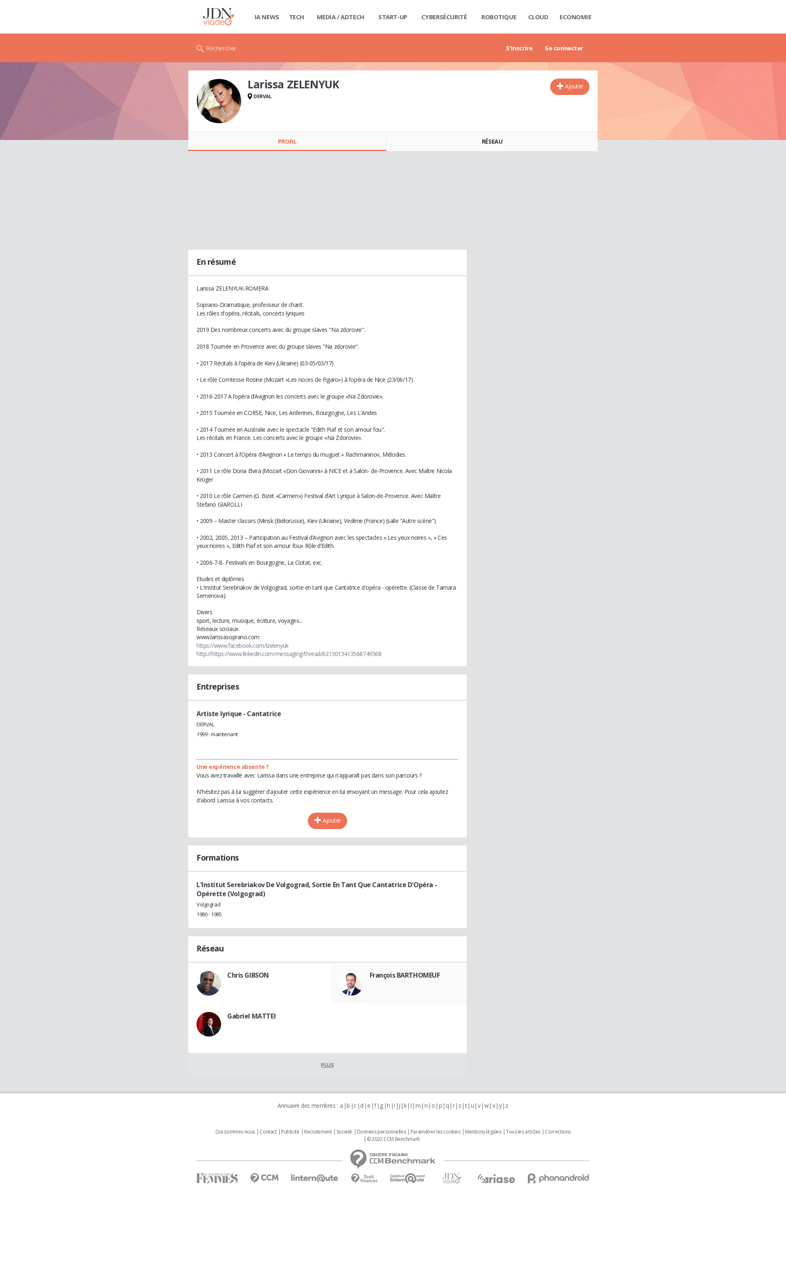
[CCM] (264, 1178)
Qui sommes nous (235, 1132)
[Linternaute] (315, 1178)
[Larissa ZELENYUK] (219, 101)
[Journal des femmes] (217, 1178)
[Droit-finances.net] (364, 1179)
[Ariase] (496, 1178)
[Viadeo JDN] (451, 1178)
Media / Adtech (340, 17)
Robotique (498, 17)
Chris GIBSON (248, 975)
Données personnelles (381, 1132)
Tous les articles (523, 1132)
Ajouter (574, 86)
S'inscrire (519, 48)
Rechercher (221, 48)
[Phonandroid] (559, 1178)
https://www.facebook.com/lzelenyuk (242, 645)
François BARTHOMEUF (405, 975)
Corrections (557, 1132)
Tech (296, 17)
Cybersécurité (444, 17)
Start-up (392, 17)
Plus (327, 1064)
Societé (344, 1132)
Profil (287, 141)
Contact (268, 1132)
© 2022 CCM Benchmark (393, 1139)
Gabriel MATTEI (251, 1016)
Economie (576, 17)
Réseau (492, 141)
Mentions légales (483, 1132)
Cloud (538, 17)
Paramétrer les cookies (436, 1132)
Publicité (290, 1132)
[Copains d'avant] (408, 1178)
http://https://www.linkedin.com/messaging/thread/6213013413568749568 (288, 654)
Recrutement (318, 1132)
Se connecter (564, 48)
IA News (267, 17)
